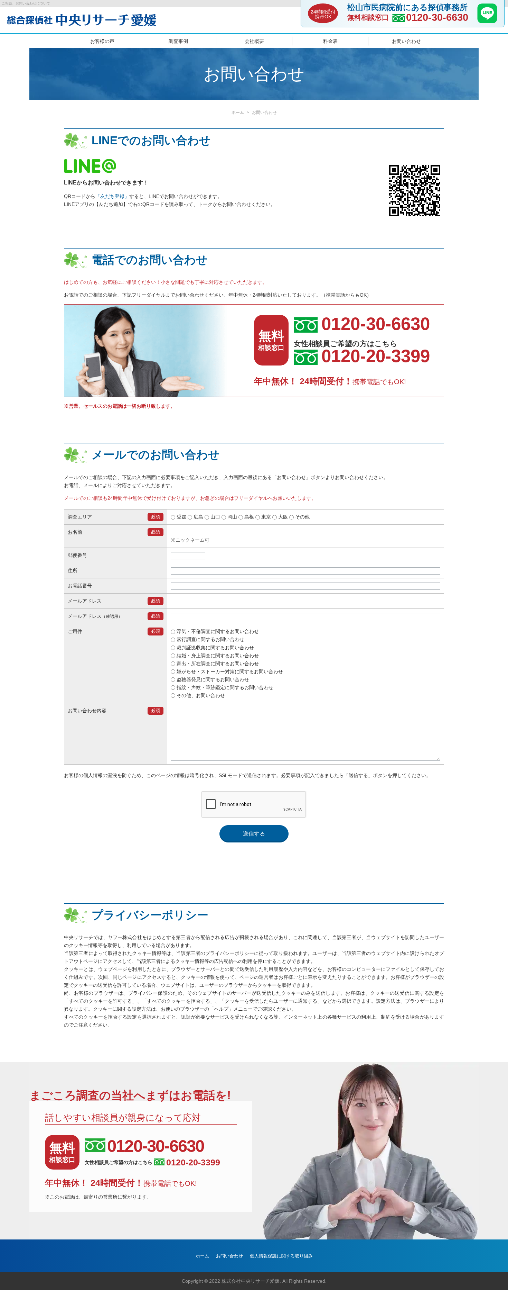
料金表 (330, 41)
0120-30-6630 (437, 17)
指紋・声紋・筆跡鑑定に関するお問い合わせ (224, 687)
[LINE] (487, 21)
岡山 (231, 517)
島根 (248, 517)
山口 (214, 517)
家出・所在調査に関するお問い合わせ (217, 663)
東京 (265, 517)
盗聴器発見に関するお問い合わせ (212, 679)
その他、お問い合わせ (200, 695)
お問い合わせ (406, 41)
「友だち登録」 (112, 196)
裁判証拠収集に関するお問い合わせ (214, 647)
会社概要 (254, 41)
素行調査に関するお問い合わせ (209, 639)
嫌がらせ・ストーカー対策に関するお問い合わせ (229, 671)
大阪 (282, 517)
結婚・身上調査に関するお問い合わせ (217, 655)
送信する (254, 834)
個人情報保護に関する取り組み (281, 1256)
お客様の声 (102, 41)
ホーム (238, 112)
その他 (302, 517)
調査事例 (178, 41)
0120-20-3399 (375, 356)
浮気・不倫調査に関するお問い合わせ (217, 631)
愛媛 (180, 517)
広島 (197, 517)
